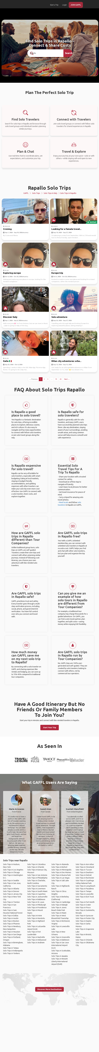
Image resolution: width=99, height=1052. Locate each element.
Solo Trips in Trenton (11, 902)
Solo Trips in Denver (11, 891)
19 (56, 379)
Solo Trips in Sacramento (37, 886)
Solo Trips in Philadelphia (37, 878)
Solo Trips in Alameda (60, 864)
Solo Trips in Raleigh (59, 905)
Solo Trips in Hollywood (36, 940)
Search (68, 53)
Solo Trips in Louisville (84, 894)
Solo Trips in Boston (11, 921)
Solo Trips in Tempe (83, 891)
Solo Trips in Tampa (11, 948)
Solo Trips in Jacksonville (37, 897)
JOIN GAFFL (76, 5)
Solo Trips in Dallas (10, 916)
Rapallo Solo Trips (49, 187)
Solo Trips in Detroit (84, 875)
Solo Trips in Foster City (85, 918)
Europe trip (57, 273)
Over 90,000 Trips (60, 58)
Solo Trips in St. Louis (35, 902)
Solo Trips (36, 193)
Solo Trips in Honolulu (36, 918)
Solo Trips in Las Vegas (60, 878)
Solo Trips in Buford (59, 867)
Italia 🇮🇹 (7, 361)
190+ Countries (42, 58)
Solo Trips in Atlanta (11, 889)
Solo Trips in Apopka (59, 956)
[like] (45, 202)
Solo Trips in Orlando (35, 867)
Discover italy (10, 317)
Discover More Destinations (49, 989)
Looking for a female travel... (66, 229)
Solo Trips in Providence (37, 907)
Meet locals (63, 502)
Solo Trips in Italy (50, 193)
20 (60, 379)
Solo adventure (59, 317)
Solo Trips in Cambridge (60, 902)
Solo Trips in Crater (83, 905)
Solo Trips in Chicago (11, 872)
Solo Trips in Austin (10, 918)
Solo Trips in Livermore (36, 889)
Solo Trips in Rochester (85, 878)
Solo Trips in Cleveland (85, 867)
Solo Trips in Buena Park (61, 875)
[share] (45, 207)
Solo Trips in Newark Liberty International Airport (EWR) (59, 961)
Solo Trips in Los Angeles (13, 870)
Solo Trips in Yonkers (11, 953)
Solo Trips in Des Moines (61, 872)
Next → (67, 379)
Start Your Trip (49, 728)
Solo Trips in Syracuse (84, 916)
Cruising (7, 229)
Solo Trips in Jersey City (12, 894)
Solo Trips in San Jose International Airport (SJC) (60, 945)
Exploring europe (12, 273)
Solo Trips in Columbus (36, 864)
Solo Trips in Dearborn (84, 872)
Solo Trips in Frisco (83, 907)
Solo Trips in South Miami (37, 891)
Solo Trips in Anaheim (35, 943)
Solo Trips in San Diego (12, 934)
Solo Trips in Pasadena (85, 889)
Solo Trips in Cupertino (36, 894)
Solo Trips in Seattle (11, 880)
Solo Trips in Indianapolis (13, 951)
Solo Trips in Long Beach (85, 886)
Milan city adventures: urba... (66, 361)
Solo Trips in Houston (11, 932)
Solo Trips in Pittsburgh (36, 905)
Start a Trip (54, 5)
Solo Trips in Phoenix (11, 924)
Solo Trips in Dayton (84, 921)
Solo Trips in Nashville (36, 937)
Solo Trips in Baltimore (36, 899)
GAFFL (25, 193)
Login (64, 5)
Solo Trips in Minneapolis (61, 870)
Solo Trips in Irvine (34, 916)
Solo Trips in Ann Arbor (85, 864)
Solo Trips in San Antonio (37, 875)
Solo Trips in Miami (58, 913)
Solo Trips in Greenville (60, 937)
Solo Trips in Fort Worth (85, 902)
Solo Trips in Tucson (84, 870)
